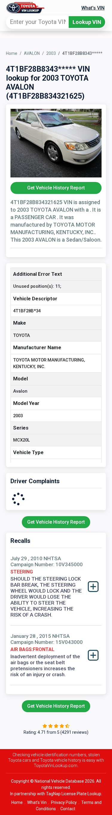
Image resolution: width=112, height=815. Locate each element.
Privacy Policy (64, 802)
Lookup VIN (87, 22)
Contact (67, 808)
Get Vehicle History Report (56, 188)
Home (11, 53)
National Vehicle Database (59, 781)
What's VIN (93, 8)
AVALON (32, 53)
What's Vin (37, 802)
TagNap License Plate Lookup (73, 793)
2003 (51, 53)
